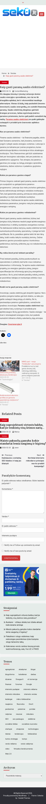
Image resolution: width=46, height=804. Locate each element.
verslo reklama (11, 744)
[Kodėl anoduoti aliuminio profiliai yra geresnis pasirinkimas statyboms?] (9, 388)
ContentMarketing (21, 91)
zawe (16, 448)
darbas (33, 674)
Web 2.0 (8, 754)
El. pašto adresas (9, 526)
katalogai (8, 699)
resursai (19, 714)
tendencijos (19, 734)
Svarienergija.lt (15, 324)
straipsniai (20, 729)
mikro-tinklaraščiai (23, 699)
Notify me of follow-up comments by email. (22, 545)
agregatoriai (10, 669)
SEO (6, 719)
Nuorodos (21, 704)
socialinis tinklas (11, 724)
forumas (18, 684)
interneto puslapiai (12, 689)
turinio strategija (11, 739)
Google (29, 684)
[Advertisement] (23, 45)
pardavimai (9, 709)
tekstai (7, 734)
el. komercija (32, 679)
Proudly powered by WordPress (15, 796)
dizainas (8, 679)
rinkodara (29, 714)
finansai (8, 684)
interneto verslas (30, 694)
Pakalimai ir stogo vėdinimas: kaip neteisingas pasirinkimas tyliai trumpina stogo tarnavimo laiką (22, 639)
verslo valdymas (27, 744)
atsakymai (23, 669)
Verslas (4, 82)
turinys (24, 739)
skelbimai (31, 719)
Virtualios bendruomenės (23, 749)
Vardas (5, 516)
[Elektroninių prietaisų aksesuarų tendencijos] (9, 365)
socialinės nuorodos (29, 724)
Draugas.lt (19, 679)
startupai (8, 729)
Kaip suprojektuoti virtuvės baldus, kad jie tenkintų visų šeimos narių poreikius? (21, 427)
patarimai (21, 709)
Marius (16, 432)
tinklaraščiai (32, 734)
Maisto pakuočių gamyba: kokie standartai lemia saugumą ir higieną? (23, 442)
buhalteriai (23, 674)
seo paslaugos (18, 719)
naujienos (9, 704)
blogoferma (9, 674)
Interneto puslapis (9, 535)
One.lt (31, 704)
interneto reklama (30, 689)
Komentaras (7, 489)
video (7, 749)
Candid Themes (24, 798)
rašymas (8, 714)
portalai (32, 709)
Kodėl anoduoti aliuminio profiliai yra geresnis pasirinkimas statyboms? (9, 397)
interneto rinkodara (12, 694)
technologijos (33, 729)
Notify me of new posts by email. (18, 551)
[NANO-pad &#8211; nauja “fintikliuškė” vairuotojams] (33, 370)
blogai (33, 669)
